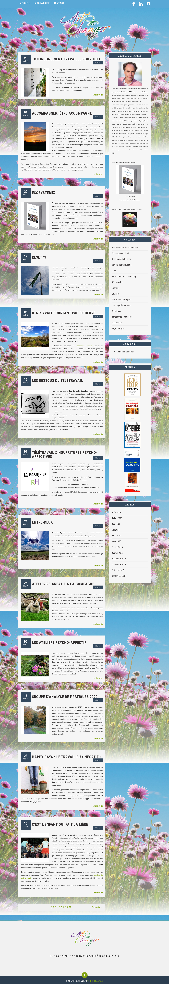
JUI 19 (26, 824)
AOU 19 (25, 757)
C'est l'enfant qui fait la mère (60, 824)
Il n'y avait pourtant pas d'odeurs (64, 313)
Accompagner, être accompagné (62, 113)
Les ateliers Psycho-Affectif (59, 642)
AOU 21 (25, 257)
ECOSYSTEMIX (43, 193)
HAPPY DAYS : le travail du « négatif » (66, 757)
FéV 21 (25, 380)
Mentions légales (95, 981)
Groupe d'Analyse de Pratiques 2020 (65, 697)
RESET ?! (39, 257)
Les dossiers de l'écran (82, 346)
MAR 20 (25, 642)
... (72, 908)
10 (70, 907)
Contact (59, 3)
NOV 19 (25, 697)
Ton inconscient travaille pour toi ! (66, 59)
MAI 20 (25, 584)
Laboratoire (42, 3)
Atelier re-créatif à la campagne (63, 584)
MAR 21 (25, 313)
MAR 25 (25, 59)
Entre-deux (42, 522)
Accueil (25, 3)
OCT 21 (25, 193)
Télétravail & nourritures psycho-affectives (64, 454)
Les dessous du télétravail (57, 380)
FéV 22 (25, 113)
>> (102, 907)
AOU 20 (25, 522)
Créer (97, 62)
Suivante (96, 907)
